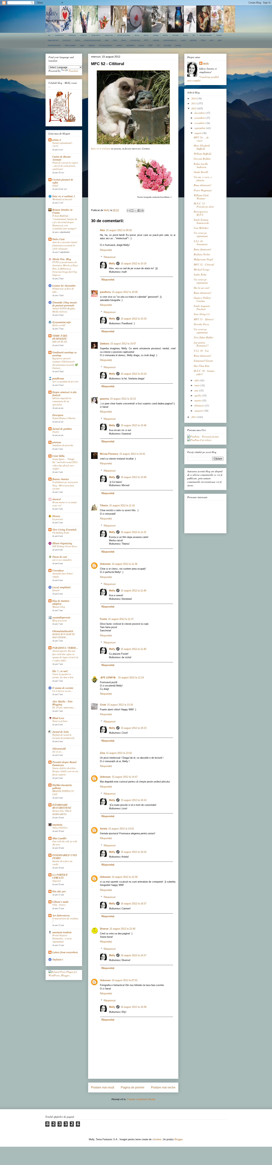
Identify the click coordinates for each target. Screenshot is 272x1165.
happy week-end (53, 40)
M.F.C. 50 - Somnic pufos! (204, 372)
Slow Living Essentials (64, 529)
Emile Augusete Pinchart (202, 307)
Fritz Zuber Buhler (203, 337)
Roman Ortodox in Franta (62, 211)
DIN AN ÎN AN (59, 341)
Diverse (104, 928)
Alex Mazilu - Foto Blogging (62, 703)
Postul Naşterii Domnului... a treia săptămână (62, 938)
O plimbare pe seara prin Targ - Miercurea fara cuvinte (65, 485)
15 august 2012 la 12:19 (131, 677)
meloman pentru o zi (170, 40)
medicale (156, 40)
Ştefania (104, 343)
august (198, 133)
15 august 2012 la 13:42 (119, 753)
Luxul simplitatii (61, 587)
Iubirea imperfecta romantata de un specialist (61, 401)
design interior (95, 35)
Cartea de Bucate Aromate (61, 158)
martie (198, 400)
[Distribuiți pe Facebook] (139, 210)
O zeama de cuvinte (62, 688)
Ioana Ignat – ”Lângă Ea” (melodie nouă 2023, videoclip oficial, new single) (65, 463)
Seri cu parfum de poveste (65, 381)
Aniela (103, 828)
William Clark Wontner (201, 196)
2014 (194, 98)
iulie (197, 380)
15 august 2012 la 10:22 (123, 398)
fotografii (219, 35)
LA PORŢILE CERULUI (60, 876)
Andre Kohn (200, 274)
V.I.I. (158, 45)
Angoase (56, 880)
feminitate (175, 35)
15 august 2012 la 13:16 (120, 704)
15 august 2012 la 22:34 (124, 877)
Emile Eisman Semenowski (201, 221)
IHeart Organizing (62, 543)
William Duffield (202, 153)
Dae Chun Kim (201, 366)
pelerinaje (193, 40)
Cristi (103, 704)
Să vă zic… (57, 751)
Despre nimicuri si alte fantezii (64, 393)
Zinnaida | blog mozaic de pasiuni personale (64, 304)
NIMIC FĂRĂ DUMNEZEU (59, 337)
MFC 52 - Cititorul (204, 264)
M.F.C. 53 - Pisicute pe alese (204, 205)
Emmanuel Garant (203, 360)
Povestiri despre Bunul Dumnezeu (64, 763)
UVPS (150, 45)
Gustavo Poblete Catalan (202, 299)
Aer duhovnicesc (61, 915)
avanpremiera (59, 35)
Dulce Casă (58, 239)
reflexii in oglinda (70, 45)
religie (82, 45)
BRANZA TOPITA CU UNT (63, 792)
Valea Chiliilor (60, 827)
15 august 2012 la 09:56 (119, 230)
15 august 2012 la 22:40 (122, 928)
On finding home (60, 532)
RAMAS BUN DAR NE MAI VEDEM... (63, 635)
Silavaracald (59, 748)
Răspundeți (106, 250)
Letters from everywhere (65, 952)
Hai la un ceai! (202, 287)
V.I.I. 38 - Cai (201, 350)
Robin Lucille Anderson (201, 165)
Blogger (178, 1139)
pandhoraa (58, 378)
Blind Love (58, 718)
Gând (55, 185)
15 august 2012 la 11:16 (122, 505)
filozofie (185, 35)
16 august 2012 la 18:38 (133, 1007)
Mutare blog (58, 606)
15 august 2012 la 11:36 (124, 564)
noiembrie (200, 117)
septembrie (200, 128)
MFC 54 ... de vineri (201, 139)
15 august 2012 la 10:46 (133, 425)
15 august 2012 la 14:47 (124, 776)
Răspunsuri (110, 257)
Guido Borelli (201, 172)
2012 (194, 108)
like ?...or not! (60, 671)
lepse (106, 40)
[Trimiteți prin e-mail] (128, 210)
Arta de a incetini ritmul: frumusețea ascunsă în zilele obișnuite (65, 245)
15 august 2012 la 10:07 (123, 343)
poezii (220, 40)
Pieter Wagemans (203, 190)
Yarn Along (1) (201, 314)
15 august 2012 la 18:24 (133, 800)
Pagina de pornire (132, 1087)
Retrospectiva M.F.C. (201, 213)
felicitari (165, 35)
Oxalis (55, 431)
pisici (211, 40)
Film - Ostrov (59, 904)
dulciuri (146, 35)
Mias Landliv (59, 838)
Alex (102, 230)
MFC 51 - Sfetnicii (204, 319)
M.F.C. (146, 40)
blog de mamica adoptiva (60, 602)
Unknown (105, 564)
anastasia (57, 824)
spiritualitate (130, 45)
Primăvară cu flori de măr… (63, 290)
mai (196, 390)
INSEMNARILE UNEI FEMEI (64, 856)
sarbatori (119, 45)
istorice (77, 40)
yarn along (167, 45)
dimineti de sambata (123, 35)
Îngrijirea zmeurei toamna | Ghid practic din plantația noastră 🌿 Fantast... (65, 363)
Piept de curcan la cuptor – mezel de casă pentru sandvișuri (65, 166)
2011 (194, 417)
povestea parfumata (54, 45)
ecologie (155, 35)
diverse (137, 35)
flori (194, 35)
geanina (104, 398)
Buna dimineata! (202, 185)
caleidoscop (72, 35)
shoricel (56, 499)
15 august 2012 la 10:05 (125, 292)
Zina (102, 753)
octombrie (200, 123)
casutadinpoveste (61, 617)
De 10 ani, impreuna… (63, 707)
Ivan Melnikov (201, 228)
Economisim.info (61, 322)
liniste (115, 40)
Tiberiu (104, 505)
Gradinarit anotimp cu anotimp (64, 354)
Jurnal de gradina (62, 429)
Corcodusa (58, 570)
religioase (91, 45)
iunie (197, 385)
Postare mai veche (163, 1087)
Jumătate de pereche (62, 445)
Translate (73, 71)
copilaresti (83, 35)
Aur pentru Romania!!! (201, 344)
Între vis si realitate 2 (63, 196)
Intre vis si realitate (101, 148)
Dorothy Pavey (201, 324)
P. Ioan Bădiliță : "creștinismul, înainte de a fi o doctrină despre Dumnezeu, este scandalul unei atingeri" (64, 222)
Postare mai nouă (102, 1087)
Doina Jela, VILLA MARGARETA (61, 812)
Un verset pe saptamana (201, 234)
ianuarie (199, 410)
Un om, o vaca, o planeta (203, 178)
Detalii (56, 590)
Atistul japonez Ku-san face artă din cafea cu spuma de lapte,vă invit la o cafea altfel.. (65, 655)
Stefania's (57, 959)
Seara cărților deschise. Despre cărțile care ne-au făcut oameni (65, 771)
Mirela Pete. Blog (61, 259)
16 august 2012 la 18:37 (133, 903)
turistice (141, 45)
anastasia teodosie (62, 932)
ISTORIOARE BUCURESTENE (61, 806)
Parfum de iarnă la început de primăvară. (63, 736)
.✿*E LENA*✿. (108, 677)
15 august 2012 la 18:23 (133, 728)
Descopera (57, 415)
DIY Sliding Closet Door (64, 546)
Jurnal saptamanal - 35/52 (62, 144)
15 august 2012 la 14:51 (121, 828)
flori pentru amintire (206, 35)
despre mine (109, 35)
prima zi (56, 140)
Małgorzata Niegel (203, 259)
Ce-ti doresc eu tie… (62, 691)
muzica (183, 40)
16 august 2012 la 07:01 (124, 980)
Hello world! (58, 325)
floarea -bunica (60, 479)
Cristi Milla (58, 456)
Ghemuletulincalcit (62, 631)
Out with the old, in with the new (64, 843)
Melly (52, 13)
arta (49, 35)
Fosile (103, 619)
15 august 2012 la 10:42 (132, 453)
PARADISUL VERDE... (65, 648)
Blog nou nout (59, 620)
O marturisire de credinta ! (65, 920)
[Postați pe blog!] (132, 210)
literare (123, 40)
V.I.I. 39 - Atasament (200, 242)
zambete (178, 45)
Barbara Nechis (202, 254)
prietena (56, 442)
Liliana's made (60, 902)
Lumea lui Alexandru (64, 285)
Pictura (203, 40)
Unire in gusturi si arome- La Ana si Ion (62, 675)
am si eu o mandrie (62, 559)
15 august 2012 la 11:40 (133, 590)
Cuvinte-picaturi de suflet (62, 181)
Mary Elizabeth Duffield (202, 147)
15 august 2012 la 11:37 (121, 619)
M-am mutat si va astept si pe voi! (64, 504)
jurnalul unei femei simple (92, 40)
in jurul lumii (66, 40)
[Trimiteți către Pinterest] (142, 210)
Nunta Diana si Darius (63, 418)
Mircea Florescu (109, 453)
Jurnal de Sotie (60, 732)
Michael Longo (202, 269)
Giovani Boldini (202, 158)
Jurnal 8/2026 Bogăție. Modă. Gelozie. (64, 310)
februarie (199, 405)
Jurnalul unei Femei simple (62, 575)
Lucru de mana (135, 40)
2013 (194, 103)
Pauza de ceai (59, 557)
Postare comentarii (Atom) (141, 1099)
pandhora (105, 292)
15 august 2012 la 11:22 (133, 532)
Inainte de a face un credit (62, 862)
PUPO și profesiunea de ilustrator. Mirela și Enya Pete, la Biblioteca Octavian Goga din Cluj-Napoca (65, 268)
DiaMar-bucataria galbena (62, 786)
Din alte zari (59, 891)
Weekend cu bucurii (62, 199)
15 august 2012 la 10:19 (133, 263)
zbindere (156, 1139)
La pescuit (57, 519)
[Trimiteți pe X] (135, 210)
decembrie (200, 113)
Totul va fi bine (59, 721)
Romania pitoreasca (105, 45)
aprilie (198, 395)
